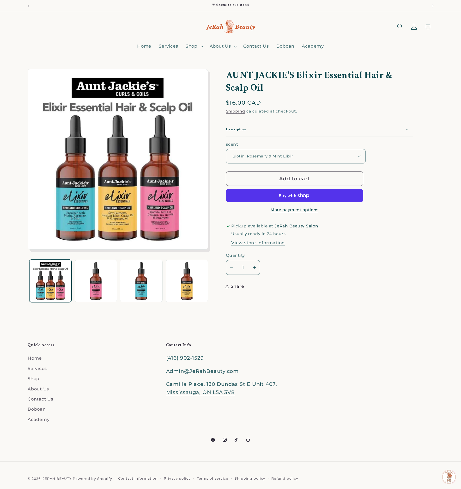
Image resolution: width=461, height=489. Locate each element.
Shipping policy (250, 478)
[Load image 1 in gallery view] (50, 281)
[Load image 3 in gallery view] (141, 281)
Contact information (138, 478)
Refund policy (284, 478)
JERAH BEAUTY (57, 478)
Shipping (235, 111)
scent (232, 144)
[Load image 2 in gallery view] (96, 281)
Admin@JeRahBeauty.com (202, 371)
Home (35, 358)
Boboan (37, 409)
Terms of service (213, 478)
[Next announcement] (433, 6)
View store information (258, 242)
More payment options (294, 209)
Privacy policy (177, 478)
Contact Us (40, 399)
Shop (33, 378)
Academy (38, 419)
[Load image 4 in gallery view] (187, 281)
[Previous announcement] (28, 6)
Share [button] (237, 286)
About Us (38, 389)
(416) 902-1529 (185, 358)
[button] (194, 46)
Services (37, 368)
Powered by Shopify (92, 478)
